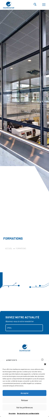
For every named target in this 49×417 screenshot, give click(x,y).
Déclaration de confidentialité (28, 413)
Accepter (24, 393)
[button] (45, 364)
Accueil (8, 248)
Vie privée (12, 413)
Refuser (24, 400)
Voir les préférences (24, 407)
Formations (21, 248)
